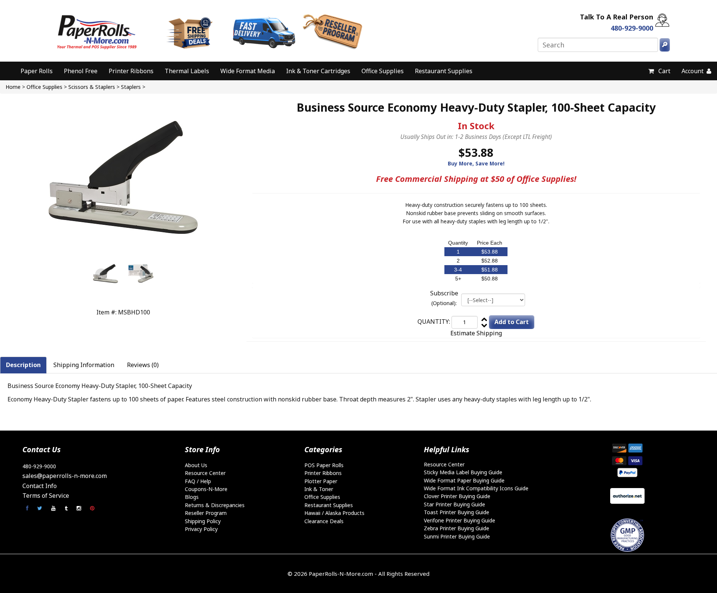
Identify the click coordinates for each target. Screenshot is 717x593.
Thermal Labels (187, 71)
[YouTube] (54, 508)
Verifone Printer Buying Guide (459, 520)
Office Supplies (382, 71)
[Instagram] (79, 508)
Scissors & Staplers (91, 86)
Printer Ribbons (131, 71)
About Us (196, 465)
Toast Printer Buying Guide (456, 512)
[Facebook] (28, 508)
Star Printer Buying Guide (454, 504)
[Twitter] (40, 508)
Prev (101, 274)
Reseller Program (206, 512)
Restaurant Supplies (443, 71)
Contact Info (39, 486)
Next (145, 274)
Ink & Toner (318, 489)
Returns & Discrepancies (215, 505)
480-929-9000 (39, 466)
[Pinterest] (92, 508)
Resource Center (205, 472)
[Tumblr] (67, 508)
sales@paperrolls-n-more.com (64, 476)
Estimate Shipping (476, 333)
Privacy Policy (201, 529)
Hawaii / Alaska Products (334, 512)
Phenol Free (80, 71)
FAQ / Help (198, 481)
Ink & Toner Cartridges (318, 71)
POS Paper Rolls (324, 465)
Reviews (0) (143, 365)
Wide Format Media (247, 71)
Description (23, 365)
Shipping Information (83, 365)
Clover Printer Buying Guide (457, 496)
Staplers (131, 86)
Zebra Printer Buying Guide (456, 528)
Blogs (192, 496)
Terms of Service (45, 495)
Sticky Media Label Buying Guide (463, 472)
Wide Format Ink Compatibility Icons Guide (476, 488)
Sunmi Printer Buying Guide (457, 536)
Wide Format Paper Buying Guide (464, 480)
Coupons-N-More (206, 489)
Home (13, 86)
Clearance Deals (324, 521)
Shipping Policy (203, 521)
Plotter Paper (320, 481)
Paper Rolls (37, 71)
